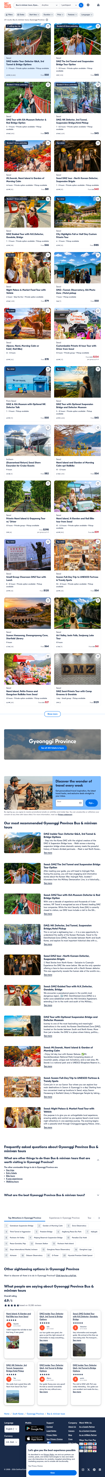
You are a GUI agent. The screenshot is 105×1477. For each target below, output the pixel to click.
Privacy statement (65, 814)
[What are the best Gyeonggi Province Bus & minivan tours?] (98, 1195)
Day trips (10, 1170)
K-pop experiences (14, 1179)
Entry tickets (11, 1173)
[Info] (47, 20)
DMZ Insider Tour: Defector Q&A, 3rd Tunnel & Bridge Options (51, 1317)
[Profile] (98, 5)
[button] (27, 51)
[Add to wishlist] (48, 26)
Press (70, 1439)
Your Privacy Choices (54, 1439)
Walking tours (12, 1181)
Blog (70, 1435)
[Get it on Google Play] (34, 1428)
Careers (71, 1431)
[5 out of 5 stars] (19, 1320)
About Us (72, 1427)
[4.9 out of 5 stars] (11, 1305)
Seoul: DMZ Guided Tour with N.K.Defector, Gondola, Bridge (85, 1317)
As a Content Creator (87, 1431)
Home (6, 1414)
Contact (49, 1427)
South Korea (18, 1414)
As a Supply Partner (87, 1427)
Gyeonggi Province (35, 1414)
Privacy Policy (51, 1435)
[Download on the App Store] (34, 1439)
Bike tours (10, 1176)
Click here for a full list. (66, 1276)
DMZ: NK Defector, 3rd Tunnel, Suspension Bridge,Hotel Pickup (16, 1368)
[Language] (88, 5)
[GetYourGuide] (7, 5)
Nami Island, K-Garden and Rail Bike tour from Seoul (18, 1315)
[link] (27, 51)
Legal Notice (51, 1431)
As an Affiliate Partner (88, 1435)
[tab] (24, 1217)
